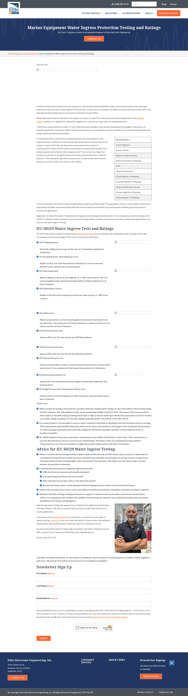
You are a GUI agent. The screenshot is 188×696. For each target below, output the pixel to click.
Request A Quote (168, 13)
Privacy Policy (145, 692)
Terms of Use (166, 692)
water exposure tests (85, 233)
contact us (54, 520)
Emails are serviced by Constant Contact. (110, 617)
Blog (164, 4)
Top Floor (87, 692)
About (149, 13)
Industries (111, 13)
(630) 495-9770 (122, 4)
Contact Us (94, 38)
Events (173, 4)
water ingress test (62, 517)
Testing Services (91, 13)
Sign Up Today (151, 676)
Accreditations (131, 13)
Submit (44, 638)
